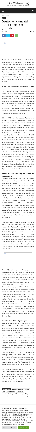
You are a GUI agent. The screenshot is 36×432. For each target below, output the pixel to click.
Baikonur (27, 389)
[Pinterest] (12, 35)
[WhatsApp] (16, 35)
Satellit (4, 396)
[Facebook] (4, 35)
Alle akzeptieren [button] (23, 427)
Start (3, 15)
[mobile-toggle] (3, 10)
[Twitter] (8, 35)
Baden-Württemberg (17, 389)
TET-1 (18, 396)
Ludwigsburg (20, 391)
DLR (4, 391)
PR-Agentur (27, 393)
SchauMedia (11, 396)
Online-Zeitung (19, 393)
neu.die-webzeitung (8, 393)
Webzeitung (25, 396)
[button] (33, 10)
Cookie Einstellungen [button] (9, 427)
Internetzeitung (11, 391)
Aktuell (8, 15)
